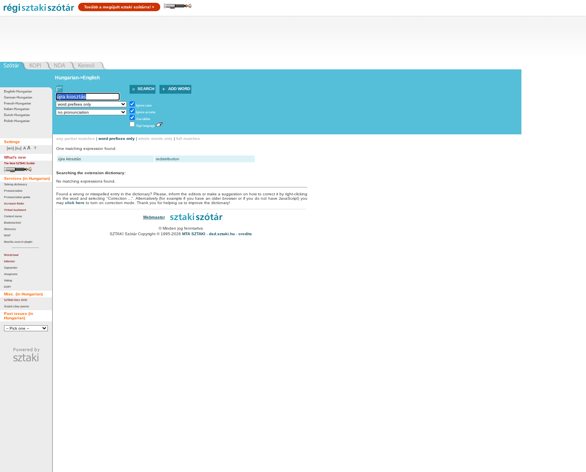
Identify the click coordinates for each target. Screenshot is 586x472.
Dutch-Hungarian (17, 115)
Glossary (10, 229)
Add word (179, 89)
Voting (8, 280)
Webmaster (154, 217)
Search (146, 89)
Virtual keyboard (15, 210)
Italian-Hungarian (16, 109)
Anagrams (11, 274)
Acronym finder (14, 203)
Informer (9, 261)
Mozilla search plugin (18, 242)
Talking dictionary (15, 184)
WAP (7, 235)
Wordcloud (11, 255)
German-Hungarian (18, 97)
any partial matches (75, 138)
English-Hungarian (18, 91)
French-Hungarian (17, 103)
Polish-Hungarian (17, 121)
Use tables (143, 119)
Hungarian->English (77, 77)
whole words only (155, 138)
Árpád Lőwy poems (16, 306)
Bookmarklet (12, 222)
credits (245, 234)
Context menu (13, 216)
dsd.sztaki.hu (222, 234)
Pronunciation (13, 191)
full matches (188, 138)
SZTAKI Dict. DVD (15, 300)
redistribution (167, 159)
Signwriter (11, 267)
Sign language (145, 126)
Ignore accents (145, 112)
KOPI (7, 287)
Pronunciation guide (17, 197)
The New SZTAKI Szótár (19, 163)
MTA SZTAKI (193, 234)
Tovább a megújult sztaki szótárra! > (119, 7)
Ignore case (143, 105)
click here (75, 203)
